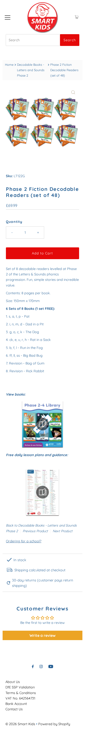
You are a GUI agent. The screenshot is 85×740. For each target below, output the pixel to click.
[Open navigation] (7, 17)
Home (9, 64)
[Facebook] (33, 666)
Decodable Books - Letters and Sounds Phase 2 (30, 70)
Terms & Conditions (20, 693)
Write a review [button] (42, 635)
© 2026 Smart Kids (20, 724)
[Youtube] (50, 666)
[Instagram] (41, 666)
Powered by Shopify (54, 724)
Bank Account (16, 704)
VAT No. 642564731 (20, 698)
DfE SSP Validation (20, 687)
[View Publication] (42, 424)
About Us (12, 682)
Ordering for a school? (23, 541)
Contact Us (14, 709)
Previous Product (35, 531)
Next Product (62, 531)
